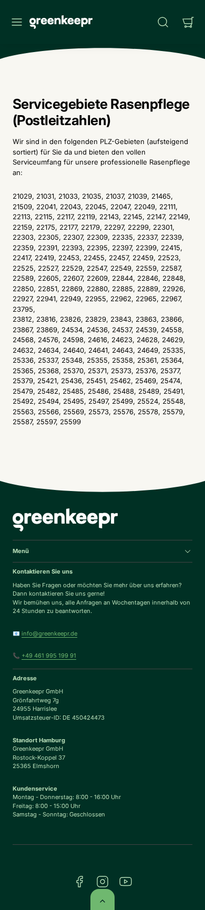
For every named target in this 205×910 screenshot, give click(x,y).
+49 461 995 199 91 (49, 655)
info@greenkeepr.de (49, 633)
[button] (16, 22)
